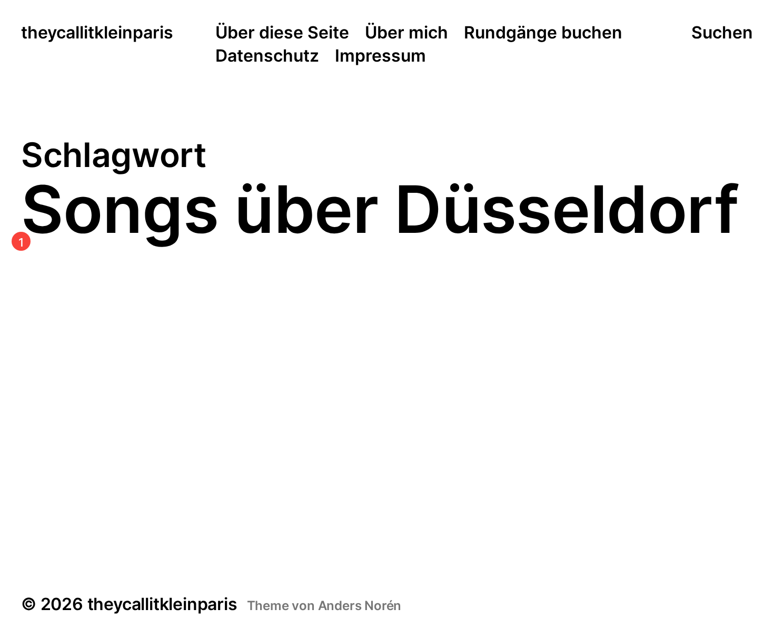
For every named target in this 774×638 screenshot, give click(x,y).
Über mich (406, 33)
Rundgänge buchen (543, 33)
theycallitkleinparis (97, 33)
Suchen (722, 33)
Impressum (380, 56)
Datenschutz (267, 56)
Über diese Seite (282, 33)
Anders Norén (360, 605)
